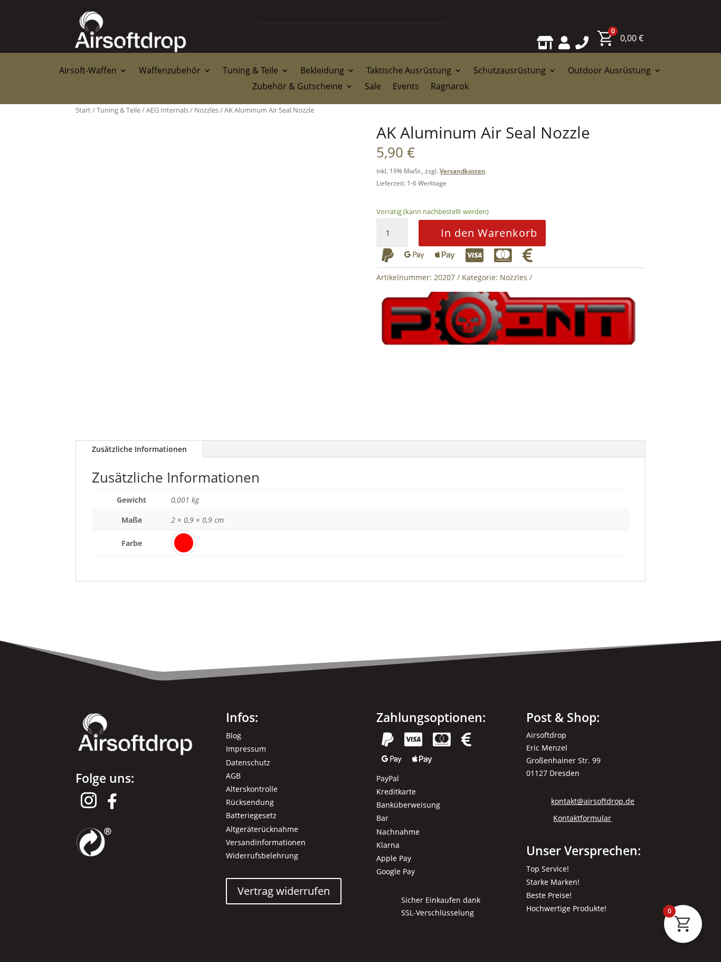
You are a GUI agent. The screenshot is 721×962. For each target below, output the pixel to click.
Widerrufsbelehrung (262, 855)
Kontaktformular (582, 818)
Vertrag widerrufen (284, 891)
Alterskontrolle (252, 789)
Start (83, 110)
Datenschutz (248, 762)
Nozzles (206, 110)
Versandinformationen (266, 842)
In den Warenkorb (489, 233)
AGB (233, 776)
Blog (233, 735)
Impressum (246, 749)
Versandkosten (463, 170)
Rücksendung (250, 802)
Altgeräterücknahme (262, 829)
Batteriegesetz (251, 815)
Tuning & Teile (118, 110)
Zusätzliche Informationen (139, 449)
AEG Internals (167, 110)
